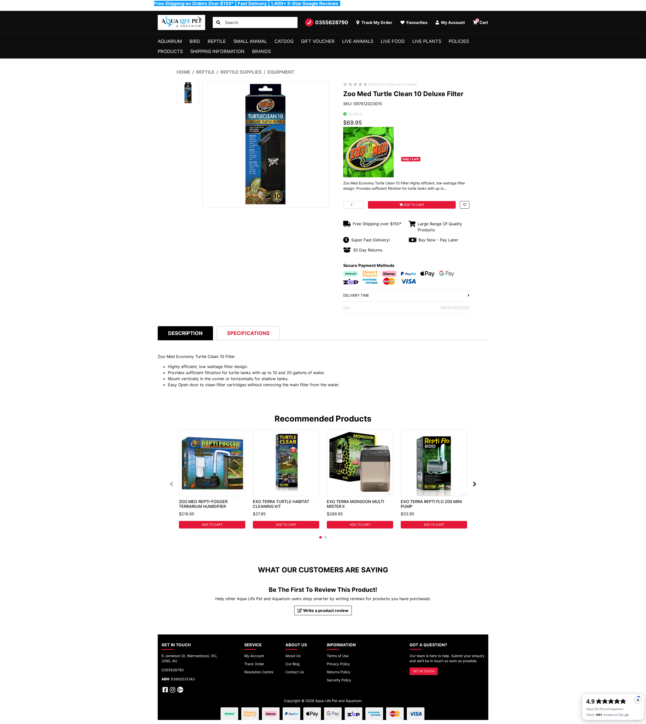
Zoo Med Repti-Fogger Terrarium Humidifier (203, 504)
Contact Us (294, 672)
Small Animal (250, 41)
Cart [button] (482, 21)
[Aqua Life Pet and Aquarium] (181, 22)
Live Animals (357, 41)
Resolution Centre (258, 672)
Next (475, 484)
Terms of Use (337, 656)
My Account (254, 656)
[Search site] (218, 22)
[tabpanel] (212, 479)
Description (185, 333)
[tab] (185, 333)
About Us (293, 656)
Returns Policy (338, 672)
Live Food (393, 41)
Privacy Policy (338, 664)
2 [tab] (325, 537)
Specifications (248, 333)
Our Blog (292, 664)
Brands (261, 51)
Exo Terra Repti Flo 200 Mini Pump (431, 504)
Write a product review (325, 610)
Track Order (254, 664)
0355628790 (331, 22)
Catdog (284, 41)
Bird (195, 41)
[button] (464, 205)
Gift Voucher (318, 41)
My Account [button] (452, 22)
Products (170, 51)
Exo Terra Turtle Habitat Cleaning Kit (281, 504)
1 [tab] (320, 537)
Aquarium (170, 41)
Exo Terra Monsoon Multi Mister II (355, 504)
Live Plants (426, 41)
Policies (459, 41)
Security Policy (339, 680)
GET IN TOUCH (424, 671)
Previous (171, 484)
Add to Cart (413, 205)
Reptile (217, 41)
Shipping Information (217, 51)
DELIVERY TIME (356, 295)
